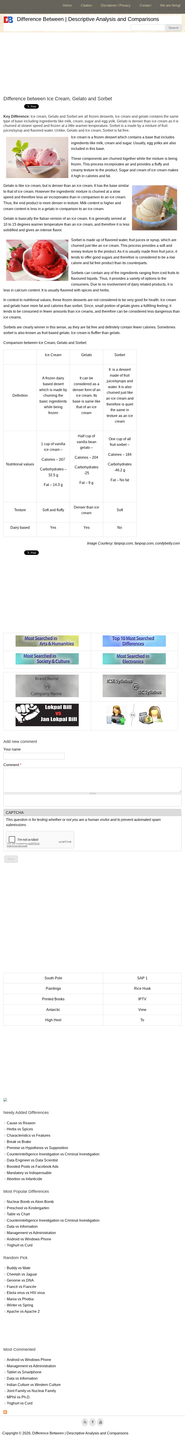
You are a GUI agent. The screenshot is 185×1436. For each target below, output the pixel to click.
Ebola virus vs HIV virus (26, 1293)
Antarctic (53, 1010)
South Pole (53, 978)
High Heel (53, 1020)
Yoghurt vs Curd (19, 1245)
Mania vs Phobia (20, 1299)
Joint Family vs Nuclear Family (31, 1391)
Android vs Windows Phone (29, 1239)
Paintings (53, 988)
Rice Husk (142, 988)
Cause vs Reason (21, 1123)
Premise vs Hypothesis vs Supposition (37, 1148)
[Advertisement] (92, 64)
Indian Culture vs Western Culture (34, 1385)
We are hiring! (170, 5)
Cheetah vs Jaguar (22, 1274)
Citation (86, 5)
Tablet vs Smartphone (24, 1372)
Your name (12, 749)
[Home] (8, 19)
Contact (145, 5)
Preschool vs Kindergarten (28, 1208)
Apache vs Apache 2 (23, 1311)
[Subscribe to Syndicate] (5, 1413)
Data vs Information (22, 1226)
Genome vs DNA (20, 1280)
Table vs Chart (18, 1214)
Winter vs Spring (20, 1305)
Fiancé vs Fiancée (21, 1287)
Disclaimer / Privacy (116, 5)
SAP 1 (142, 978)
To (142, 1020)
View (142, 1010)
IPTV (142, 999)
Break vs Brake (19, 1142)
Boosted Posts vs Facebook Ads (32, 1166)
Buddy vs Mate (18, 1268)
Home (67, 5)
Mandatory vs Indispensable (29, 1173)
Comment (12, 765)
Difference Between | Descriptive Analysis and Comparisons (88, 19)
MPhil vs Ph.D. (18, 1397)
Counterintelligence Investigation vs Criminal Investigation (53, 1154)
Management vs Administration (31, 1233)
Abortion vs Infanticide (24, 1179)
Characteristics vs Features (28, 1135)
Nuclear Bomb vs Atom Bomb (30, 1202)
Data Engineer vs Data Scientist (32, 1160)
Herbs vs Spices (20, 1129)
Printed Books (53, 999)
